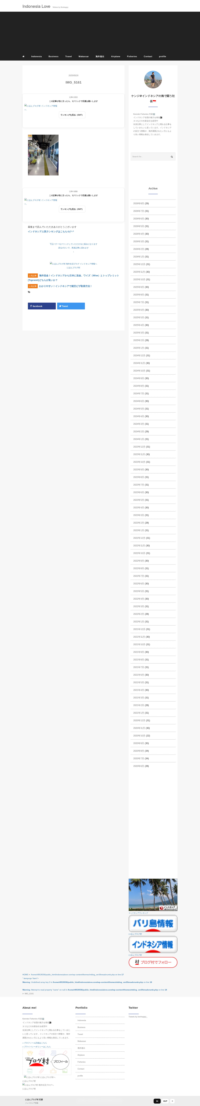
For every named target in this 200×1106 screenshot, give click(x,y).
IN (157, 1101)
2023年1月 (138, 530)
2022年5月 (138, 591)
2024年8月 (138, 386)
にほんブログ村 (73, 268)
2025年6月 (138, 310)
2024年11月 (139, 363)
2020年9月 (138, 743)
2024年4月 (138, 416)
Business (54, 56)
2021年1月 (138, 713)
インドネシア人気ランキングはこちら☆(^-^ (51, 231)
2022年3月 (138, 606)
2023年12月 (139, 446)
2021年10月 (139, 644)
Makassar (84, 56)
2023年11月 (139, 454)
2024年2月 (138, 431)
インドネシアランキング (138, 913)
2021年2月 (138, 705)
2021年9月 (138, 652)
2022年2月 (138, 614)
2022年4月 (138, 599)
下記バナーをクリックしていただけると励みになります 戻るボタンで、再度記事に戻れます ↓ (73, 248)
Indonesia (36, 56)
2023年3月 (138, 515)
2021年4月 (138, 690)
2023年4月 (138, 507)
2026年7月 (138, 211)
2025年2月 (138, 340)
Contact (148, 56)
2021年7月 (138, 667)
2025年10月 (139, 279)
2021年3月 (138, 697)
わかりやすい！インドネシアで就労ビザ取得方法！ (65, 286)
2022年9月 (138, 561)
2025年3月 (138, 332)
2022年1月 (138, 621)
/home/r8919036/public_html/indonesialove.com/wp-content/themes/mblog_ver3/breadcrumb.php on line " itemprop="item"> (94, 982)
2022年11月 (139, 545)
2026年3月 (138, 241)
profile (162, 56)
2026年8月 (138, 203)
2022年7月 (138, 576)
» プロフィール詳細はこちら (34, 1043)
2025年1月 (138, 348)
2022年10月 (139, 553)
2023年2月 (138, 523)
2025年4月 (138, 325)
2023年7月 (138, 484)
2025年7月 (138, 302)
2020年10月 (139, 735)
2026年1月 (138, 256)
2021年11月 (139, 637)
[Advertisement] (100, 33)
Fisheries (132, 56)
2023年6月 (138, 492)
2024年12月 (139, 355)
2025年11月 (139, 272)
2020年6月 (138, 766)
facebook (37, 306)
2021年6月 (138, 675)
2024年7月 (138, 393)
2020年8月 (138, 751)
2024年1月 (138, 439)
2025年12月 (139, 264)
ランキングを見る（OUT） (72, 115)
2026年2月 (138, 249)
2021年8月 (138, 659)
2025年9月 (138, 287)
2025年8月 (138, 294)
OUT (165, 1101)
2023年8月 (138, 477)
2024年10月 (139, 370)
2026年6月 (138, 218)
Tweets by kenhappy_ (138, 1017)
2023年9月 (138, 469)
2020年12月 (139, 720)
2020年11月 (139, 728)
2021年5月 (138, 682)
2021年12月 (139, 629)
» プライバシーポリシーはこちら (36, 1047)
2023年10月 (139, 462)
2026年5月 (138, 226)
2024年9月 (138, 378)
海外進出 (100, 56)
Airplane (115, 56)
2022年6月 (138, 583)
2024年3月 (138, 424)
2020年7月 (138, 758)
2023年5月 (138, 500)
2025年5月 (138, 317)
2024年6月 (138, 401)
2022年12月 (139, 538)
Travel (68, 56)
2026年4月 (138, 234)
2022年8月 (138, 568)
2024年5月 (138, 408)
